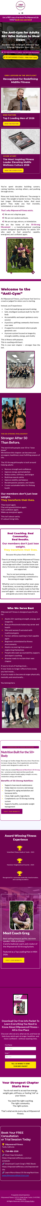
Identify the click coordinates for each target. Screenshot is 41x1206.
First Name (8, 1045)
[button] (22, 13)
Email (7, 1053)
